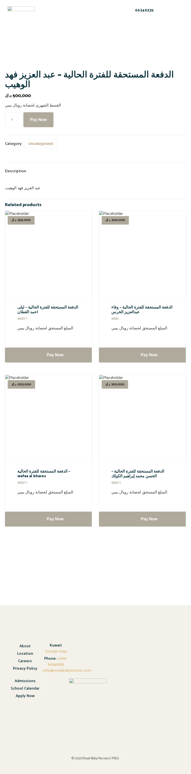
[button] (50, 17)
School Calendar (25, 688)
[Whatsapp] (139, 27)
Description (15, 171)
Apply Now (25, 696)
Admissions (25, 681)
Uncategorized (40, 143)
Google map (56, 651)
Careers (25, 661)
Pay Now (38, 120)
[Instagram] (152, 27)
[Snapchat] (126, 27)
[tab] (19, 171)
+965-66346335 (57, 661)
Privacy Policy (25, 668)
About (25, 646)
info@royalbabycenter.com (67, 670)
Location (25, 653)
